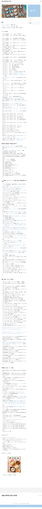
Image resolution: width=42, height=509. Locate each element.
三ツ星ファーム (12, 146)
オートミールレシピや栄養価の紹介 (18, 97)
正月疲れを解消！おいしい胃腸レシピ (17, 73)
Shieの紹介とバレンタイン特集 (20, 138)
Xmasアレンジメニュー (13, 240)
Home (13, 503)
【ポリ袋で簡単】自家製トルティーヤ (12, 252)
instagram (28, 503)
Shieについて (16, 503)
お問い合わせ (24, 503)
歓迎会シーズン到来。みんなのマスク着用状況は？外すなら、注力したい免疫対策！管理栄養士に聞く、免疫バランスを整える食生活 (14, 225)
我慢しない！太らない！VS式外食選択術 (9, 26)
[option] (14, 464)
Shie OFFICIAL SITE (6, 1)
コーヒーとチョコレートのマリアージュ (18, 147)
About (30, 20)
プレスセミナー (16, 386)
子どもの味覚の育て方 (21, 396)
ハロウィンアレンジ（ (21, 237)
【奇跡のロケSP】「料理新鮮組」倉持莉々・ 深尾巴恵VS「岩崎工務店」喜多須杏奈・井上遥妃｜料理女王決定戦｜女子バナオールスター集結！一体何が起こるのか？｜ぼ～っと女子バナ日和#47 (14, 402)
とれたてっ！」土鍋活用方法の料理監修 (16, 103)
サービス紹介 (20, 503)
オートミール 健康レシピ (6, 24)
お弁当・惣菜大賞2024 (18, 150)
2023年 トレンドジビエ (12, 208)
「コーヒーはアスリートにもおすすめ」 (15, 262)
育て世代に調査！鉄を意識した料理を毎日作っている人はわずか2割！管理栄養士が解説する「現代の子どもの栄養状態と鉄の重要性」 (14, 229)
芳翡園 (3, 156)
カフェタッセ (10, 147)
